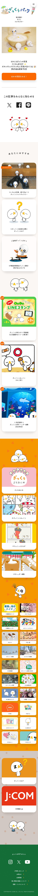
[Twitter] (9, 105)
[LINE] (28, 105)
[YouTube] (27, 861)
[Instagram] (10, 861)
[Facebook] (19, 105)
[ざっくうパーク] (19, 10)
